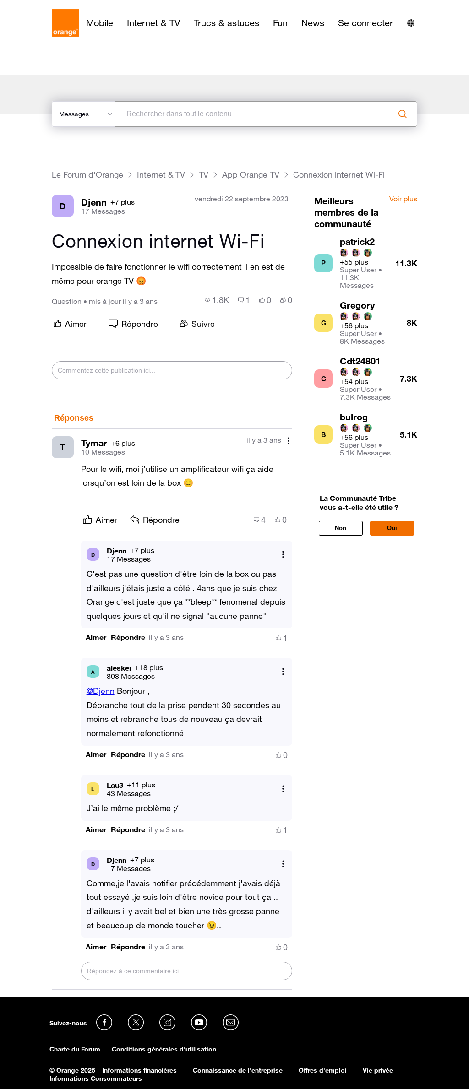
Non (340, 528)
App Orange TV (250, 175)
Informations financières (139, 1070)
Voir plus (403, 199)
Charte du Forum (74, 1049)
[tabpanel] (172, 709)
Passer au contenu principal (49, 7)
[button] (96, 637)
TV (203, 175)
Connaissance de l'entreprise (238, 1070)
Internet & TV (153, 22)
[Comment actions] (288, 441)
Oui (392, 528)
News (312, 22)
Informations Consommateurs (95, 1078)
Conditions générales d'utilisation (164, 1049)
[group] (217, 299)
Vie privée (378, 1070)
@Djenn (101, 691)
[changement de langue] (411, 23)
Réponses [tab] (73, 418)
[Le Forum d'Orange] (65, 23)
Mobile (99, 22)
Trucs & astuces (226, 22)
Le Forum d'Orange (87, 175)
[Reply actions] (283, 554)
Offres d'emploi (323, 1070)
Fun (280, 22)
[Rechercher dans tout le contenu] (402, 114)
